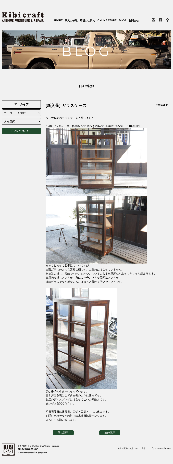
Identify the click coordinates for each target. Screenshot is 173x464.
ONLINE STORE (107, 20)
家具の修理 (71, 20)
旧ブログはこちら (21, 130)
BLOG (122, 20)
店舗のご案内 (87, 20)
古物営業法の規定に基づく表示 (131, 448)
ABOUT (58, 20)
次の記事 (109, 432)
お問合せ (134, 20)
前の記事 (63, 432)
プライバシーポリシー (161, 448)
